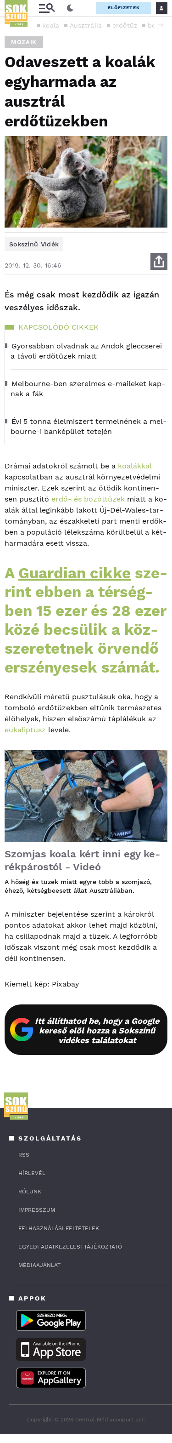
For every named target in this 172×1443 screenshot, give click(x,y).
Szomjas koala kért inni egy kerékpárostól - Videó (82, 860)
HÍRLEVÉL (31, 1173)
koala (51, 25)
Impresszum (36, 1210)
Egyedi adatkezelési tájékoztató (70, 1246)
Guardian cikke (74, 573)
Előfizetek (124, 7)
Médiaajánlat (39, 1265)
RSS (23, 1155)
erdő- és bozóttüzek (87, 499)
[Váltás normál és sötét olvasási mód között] (70, 8)
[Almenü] (46, 8)
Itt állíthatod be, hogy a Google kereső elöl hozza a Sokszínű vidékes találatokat (97, 1030)
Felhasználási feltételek (58, 1228)
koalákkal (134, 466)
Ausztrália (86, 25)
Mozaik (24, 42)
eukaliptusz (25, 729)
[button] (160, 24)
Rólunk (29, 1191)
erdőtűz (125, 25)
